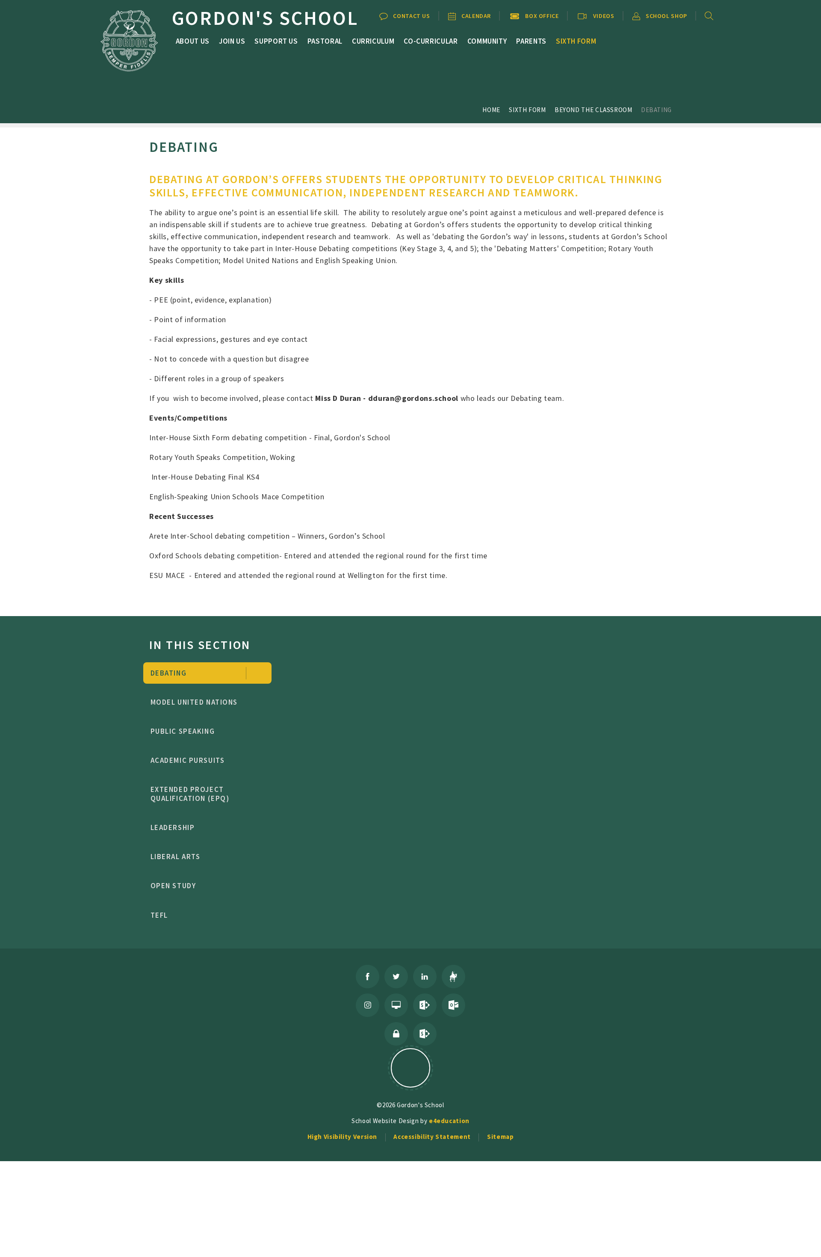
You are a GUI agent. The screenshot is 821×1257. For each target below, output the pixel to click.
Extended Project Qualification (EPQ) (190, 794)
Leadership (173, 827)
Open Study (173, 885)
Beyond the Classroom (593, 110)
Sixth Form (527, 110)
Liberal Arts (176, 856)
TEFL (159, 915)
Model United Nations (194, 702)
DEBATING (656, 110)
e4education (449, 1121)
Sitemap (500, 1136)
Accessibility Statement (432, 1136)
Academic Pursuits (188, 760)
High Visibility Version (342, 1136)
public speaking (183, 731)
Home (491, 110)
